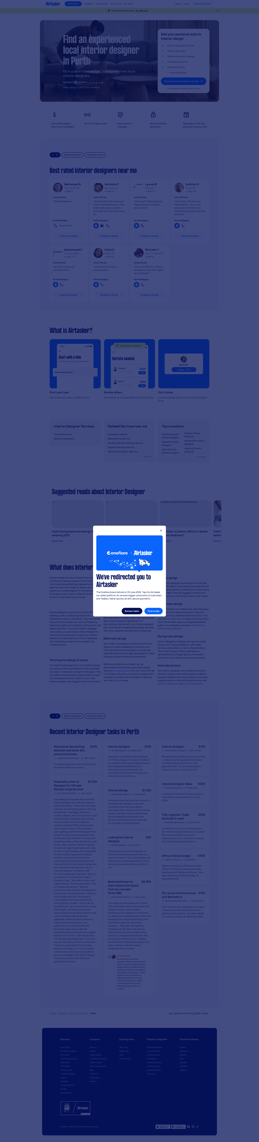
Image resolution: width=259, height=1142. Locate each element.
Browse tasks (132, 611)
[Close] (161, 531)
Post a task (153, 611)
